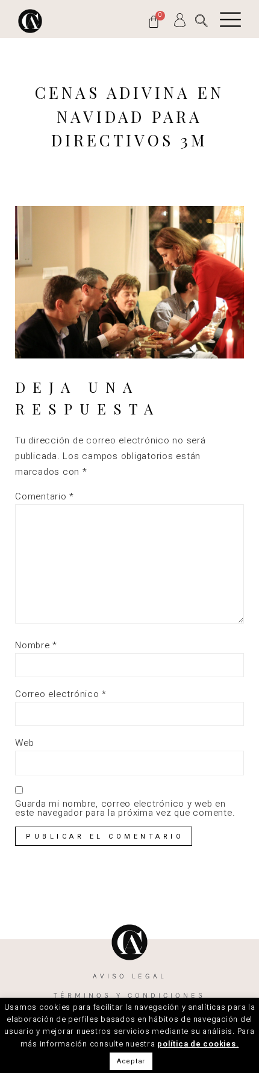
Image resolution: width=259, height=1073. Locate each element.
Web (24, 743)
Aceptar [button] (131, 1061)
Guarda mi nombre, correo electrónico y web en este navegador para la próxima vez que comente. (125, 808)
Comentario (44, 496)
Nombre (36, 645)
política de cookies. (198, 1044)
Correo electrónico (61, 694)
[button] (201, 20)
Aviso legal (129, 976)
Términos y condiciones (129, 995)
